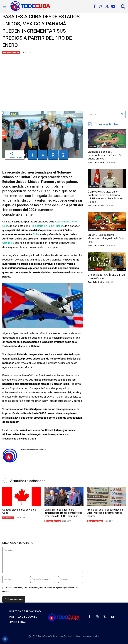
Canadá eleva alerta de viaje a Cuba (19, 511)
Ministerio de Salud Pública (47, 226)
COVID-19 (8, 243)
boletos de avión (52, 205)
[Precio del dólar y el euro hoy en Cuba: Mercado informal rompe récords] (106, 496)
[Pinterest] (53, 155)
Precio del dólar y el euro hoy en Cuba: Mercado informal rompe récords (105, 513)
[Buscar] (122, 114)
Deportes (92, 146)
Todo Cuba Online (96, 162)
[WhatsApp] (63, 155)
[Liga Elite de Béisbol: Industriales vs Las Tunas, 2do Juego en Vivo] (107, 138)
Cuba (36, 234)
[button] (123, 6)
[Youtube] (113, 6)
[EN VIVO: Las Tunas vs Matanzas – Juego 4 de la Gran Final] (107, 221)
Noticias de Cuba (11, 52)
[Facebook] (94, 6)
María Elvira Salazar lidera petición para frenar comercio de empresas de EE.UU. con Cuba (63, 513)
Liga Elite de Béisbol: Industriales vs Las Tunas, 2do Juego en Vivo (105, 155)
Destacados (93, 186)
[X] (107, 6)
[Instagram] (100, 6)
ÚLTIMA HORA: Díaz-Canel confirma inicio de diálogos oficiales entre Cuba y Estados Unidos (105, 196)
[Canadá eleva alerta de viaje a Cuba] (21, 496)
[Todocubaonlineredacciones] (9, 455)
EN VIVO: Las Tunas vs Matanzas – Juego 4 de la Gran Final (106, 238)
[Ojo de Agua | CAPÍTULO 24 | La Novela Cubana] (107, 261)
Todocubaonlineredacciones (33, 449)
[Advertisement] (64, 81)
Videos (91, 269)
